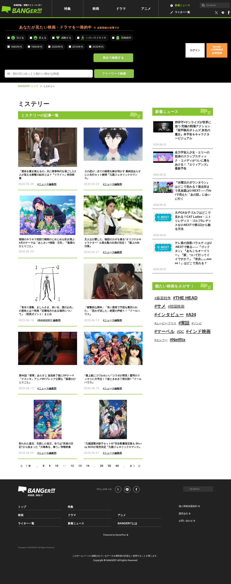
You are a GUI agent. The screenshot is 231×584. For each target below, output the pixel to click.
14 (87, 466)
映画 (96, 8)
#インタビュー (169, 314)
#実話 (183, 322)
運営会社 (183, 513)
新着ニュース (182, 5)
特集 (67, 8)
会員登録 (217, 50)
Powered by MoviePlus (114, 535)
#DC (180, 332)
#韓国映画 (176, 306)
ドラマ (121, 8)
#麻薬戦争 (162, 298)
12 (72, 466)
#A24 (191, 314)
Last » (137, 466)
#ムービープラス (165, 323)
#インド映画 (198, 331)
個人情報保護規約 (188, 506)
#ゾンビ (197, 323)
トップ (22, 506)
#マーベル (164, 331)
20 (101, 466)
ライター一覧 (182, 12)
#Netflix (177, 339)
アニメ (146, 8)
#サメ (160, 306)
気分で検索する (113, 57)
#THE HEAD (185, 297)
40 (117, 466)
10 (56, 466)
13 (80, 466)
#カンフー (161, 340)
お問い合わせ (186, 520)
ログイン (195, 50)
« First (23, 466)
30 (109, 466)
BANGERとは (127, 523)
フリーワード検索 (114, 73)
